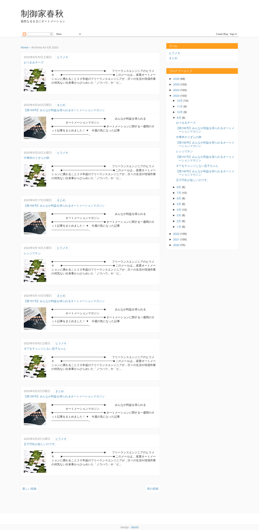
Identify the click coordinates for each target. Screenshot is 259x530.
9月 (179, 118)
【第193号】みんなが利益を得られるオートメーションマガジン (64, 110)
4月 (179, 209)
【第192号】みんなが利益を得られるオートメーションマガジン (64, 205)
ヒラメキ (62, 57)
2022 (176, 234)
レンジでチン (32, 253)
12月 (180, 100)
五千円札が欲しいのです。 (41, 444)
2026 (176, 79)
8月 (179, 187)
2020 (176, 245)
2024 (176, 90)
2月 (179, 221)
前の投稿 (152, 488)
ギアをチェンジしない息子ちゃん (45, 348)
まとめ (61, 105)
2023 (176, 96)
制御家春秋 (42, 13)
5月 (179, 204)
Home (24, 47)
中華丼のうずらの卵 (36, 158)
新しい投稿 (29, 488)
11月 (180, 106)
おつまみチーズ (34, 62)
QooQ (134, 527)
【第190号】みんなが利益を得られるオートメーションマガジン (64, 396)
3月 (179, 215)
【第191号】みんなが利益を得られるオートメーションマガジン (64, 301)
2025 (176, 84)
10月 (180, 112)
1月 (179, 227)
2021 (176, 239)
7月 (179, 193)
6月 (179, 198)
